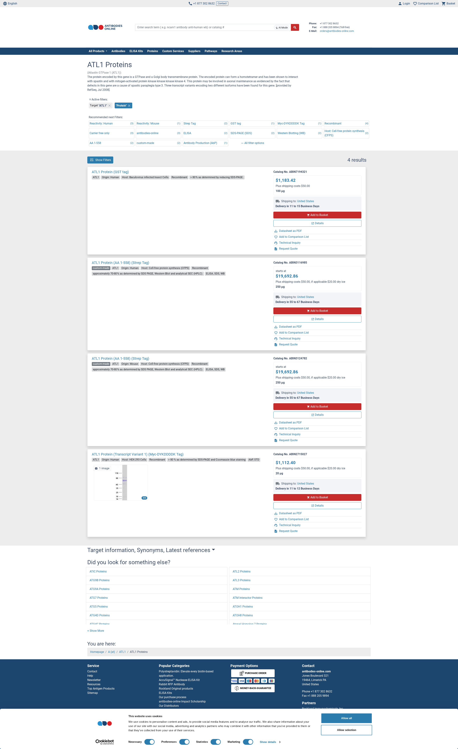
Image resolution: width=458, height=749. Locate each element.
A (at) (111, 652)
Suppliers (194, 51)
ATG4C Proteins (99, 624)
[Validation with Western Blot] (120, 482)
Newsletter (94, 680)
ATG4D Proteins (100, 615)
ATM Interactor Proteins (247, 597)
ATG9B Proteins (99, 580)
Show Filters (103, 160)
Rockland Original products (176, 688)
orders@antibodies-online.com (337, 31)
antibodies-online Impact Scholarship (182, 701)
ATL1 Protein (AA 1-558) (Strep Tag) (120, 263)
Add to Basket (319, 215)
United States (305, 201)
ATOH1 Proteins (243, 606)
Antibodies (118, 51)
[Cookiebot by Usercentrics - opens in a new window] (104, 742)
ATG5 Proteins (99, 606)
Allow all (346, 718)
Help (90, 675)
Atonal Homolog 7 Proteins (250, 624)
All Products (97, 51)
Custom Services (173, 51)
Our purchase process (172, 697)
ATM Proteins (241, 589)
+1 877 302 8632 (204, 3)
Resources (93, 684)
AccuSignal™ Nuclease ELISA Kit (179, 680)
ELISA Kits (136, 51)
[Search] (295, 27)
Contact (222, 3)
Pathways (211, 51)
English (12, 3)
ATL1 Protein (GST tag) (110, 172)
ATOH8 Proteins (243, 615)
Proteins (152, 51)
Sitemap (92, 693)
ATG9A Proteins (99, 589)
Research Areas (231, 51)
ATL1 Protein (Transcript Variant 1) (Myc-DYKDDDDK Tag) (138, 454)
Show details (268, 741)
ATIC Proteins (98, 571)
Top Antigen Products (100, 688)
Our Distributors (169, 705)
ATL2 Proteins (241, 571)
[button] (95, 630)
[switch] (184, 742)
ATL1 (122, 652)
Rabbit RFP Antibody (172, 684)
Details (319, 223)
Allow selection (346, 729)
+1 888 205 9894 (318, 695)
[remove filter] (109, 105)
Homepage (97, 652)
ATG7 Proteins (99, 597)
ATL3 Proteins (241, 580)
